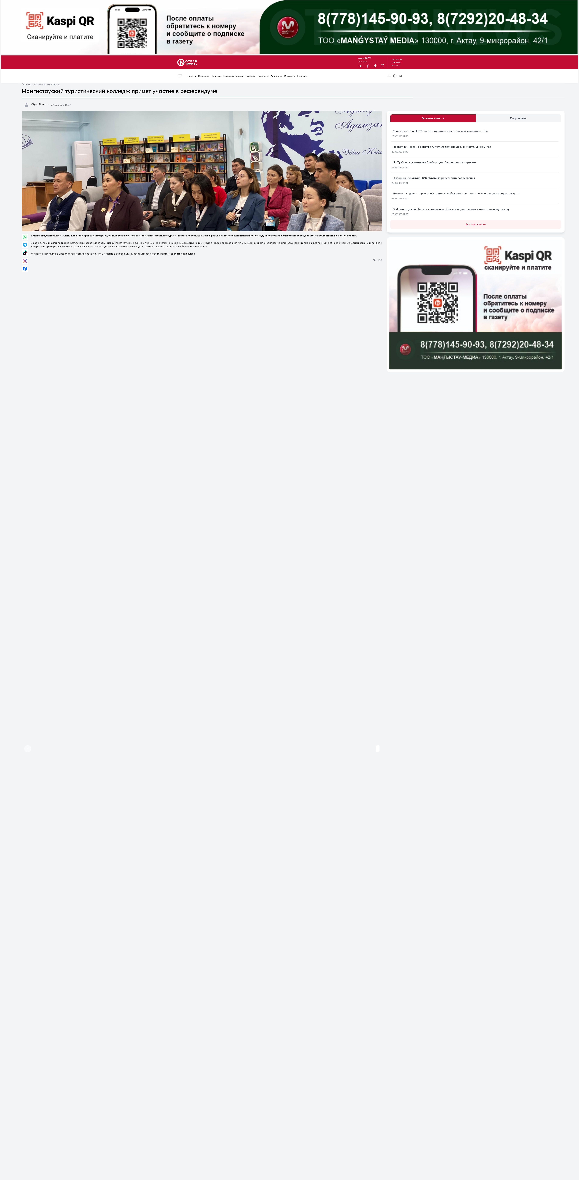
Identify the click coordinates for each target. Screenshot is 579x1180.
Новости (191, 76)
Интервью (289, 76)
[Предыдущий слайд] (26, 748)
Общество (203, 76)
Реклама (250, 76)
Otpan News (38, 104)
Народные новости (233, 76)
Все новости (473, 224)
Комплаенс (262, 76)
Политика (216, 76)
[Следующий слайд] (376, 748)
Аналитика (276, 76)
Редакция (302, 76)
